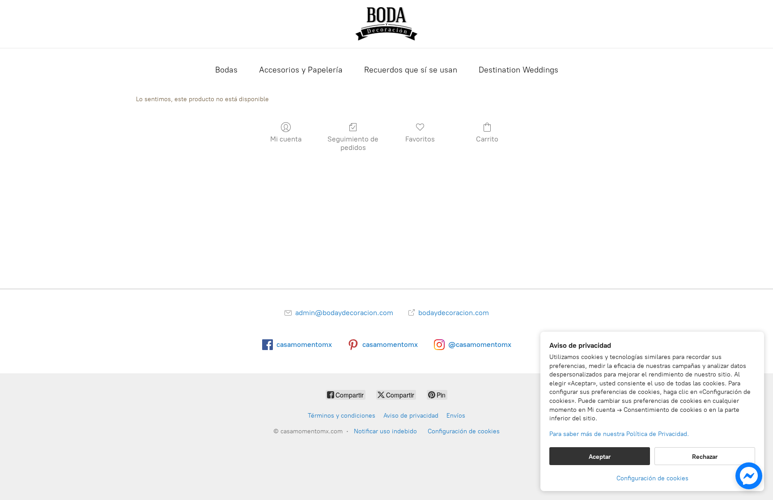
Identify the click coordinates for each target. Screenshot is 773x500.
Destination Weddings (518, 70)
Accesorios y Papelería (301, 70)
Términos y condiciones (341, 415)
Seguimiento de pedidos (352, 143)
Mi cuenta (286, 139)
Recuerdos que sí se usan (410, 70)
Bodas (226, 70)
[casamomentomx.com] (386, 23)
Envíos (455, 415)
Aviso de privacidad (410, 415)
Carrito (487, 139)
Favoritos (420, 139)
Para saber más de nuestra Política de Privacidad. (619, 434)
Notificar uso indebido (385, 431)
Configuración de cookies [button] (652, 478)
